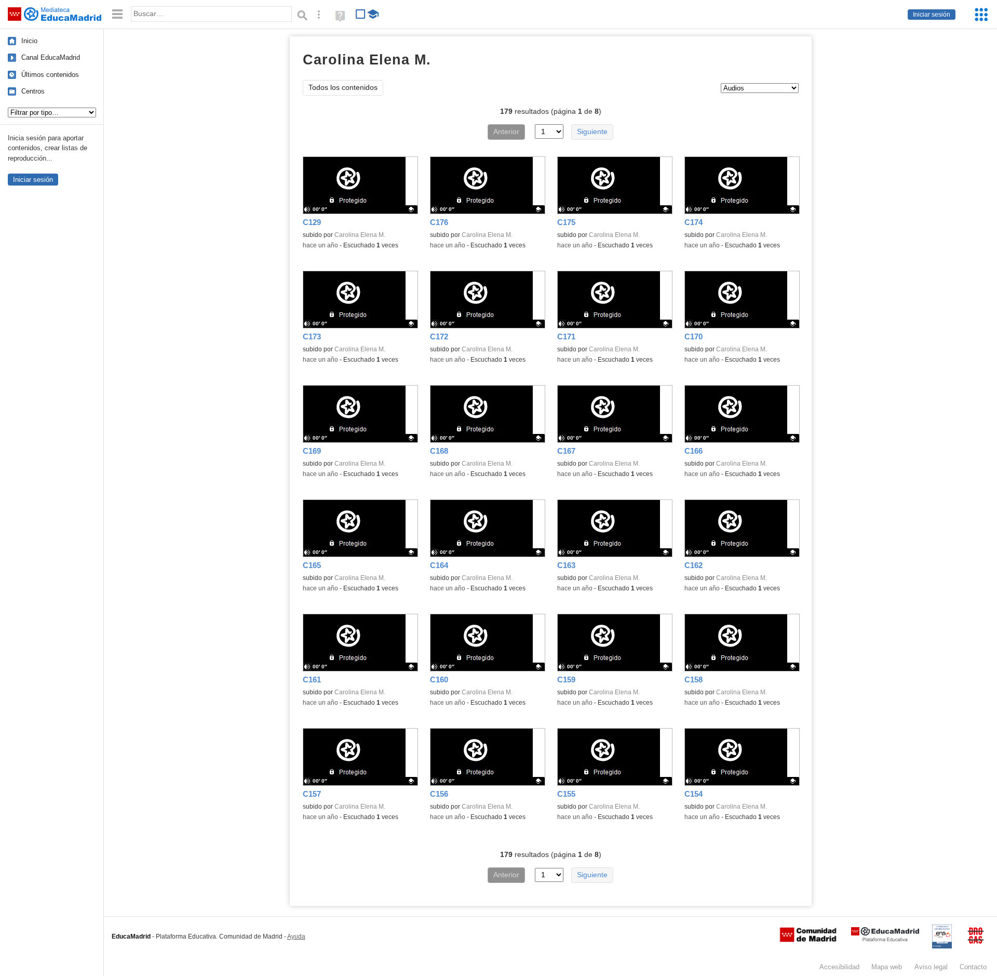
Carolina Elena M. (359, 235)
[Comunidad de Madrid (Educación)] (808, 940)
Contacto (973, 967)
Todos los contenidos (343, 87)
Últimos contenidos (50, 74)
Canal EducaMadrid (50, 57)
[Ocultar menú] (117, 14)
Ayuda (296, 936)
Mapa (886, 967)
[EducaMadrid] (885, 939)
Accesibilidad (839, 967)
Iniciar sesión (931, 14)
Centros (33, 91)
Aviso (931, 967)
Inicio (29, 41)
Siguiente (592, 132)
